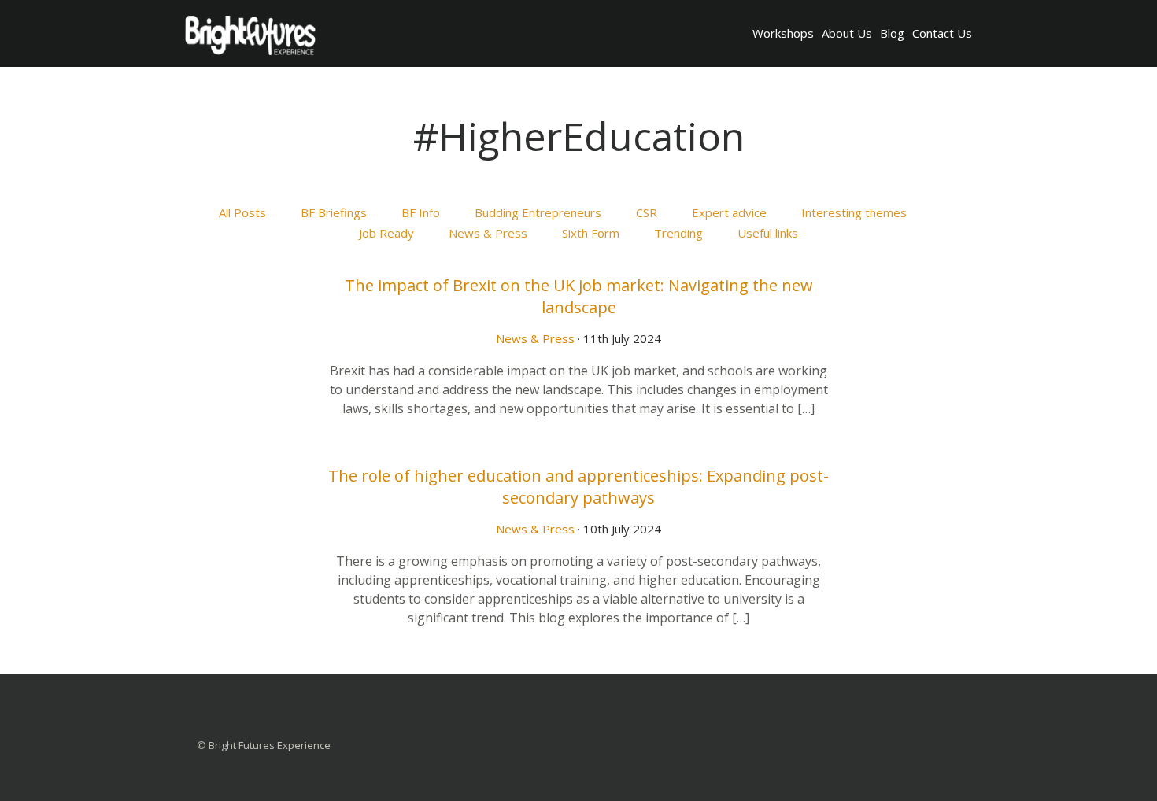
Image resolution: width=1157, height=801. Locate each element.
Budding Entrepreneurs (538, 212)
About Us (847, 33)
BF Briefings (334, 212)
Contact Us (942, 33)
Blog (892, 33)
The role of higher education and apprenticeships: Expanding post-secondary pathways (578, 486)
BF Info (420, 212)
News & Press (488, 233)
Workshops (783, 33)
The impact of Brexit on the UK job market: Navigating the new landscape (579, 296)
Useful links (767, 233)
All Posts (242, 212)
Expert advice (729, 212)
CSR (646, 212)
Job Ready (386, 233)
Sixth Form (590, 233)
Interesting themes (854, 212)
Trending (678, 233)
